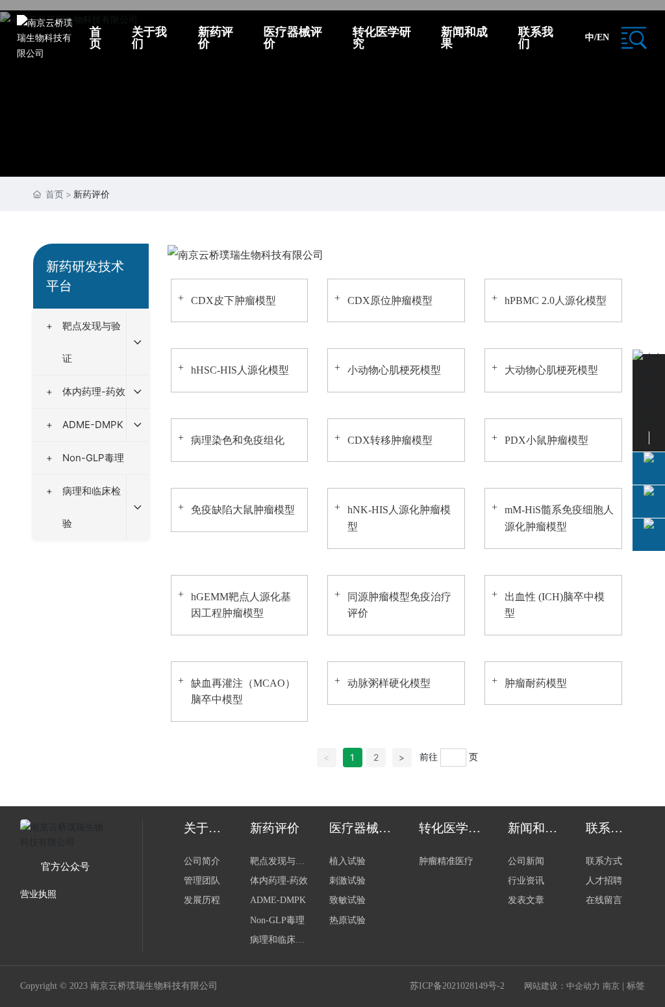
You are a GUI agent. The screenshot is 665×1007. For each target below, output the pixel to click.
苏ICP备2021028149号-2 (457, 986)
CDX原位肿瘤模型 (390, 300)
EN (603, 37)
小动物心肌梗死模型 (394, 370)
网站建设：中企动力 (562, 986)
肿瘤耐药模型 (536, 683)
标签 (636, 986)
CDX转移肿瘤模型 (390, 440)
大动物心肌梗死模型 (551, 370)
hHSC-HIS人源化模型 (240, 370)
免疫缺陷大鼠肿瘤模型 (243, 509)
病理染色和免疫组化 (237, 440)
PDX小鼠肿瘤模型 (546, 440)
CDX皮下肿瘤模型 (233, 300)
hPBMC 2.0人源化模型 (556, 300)
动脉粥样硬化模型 (389, 683)
